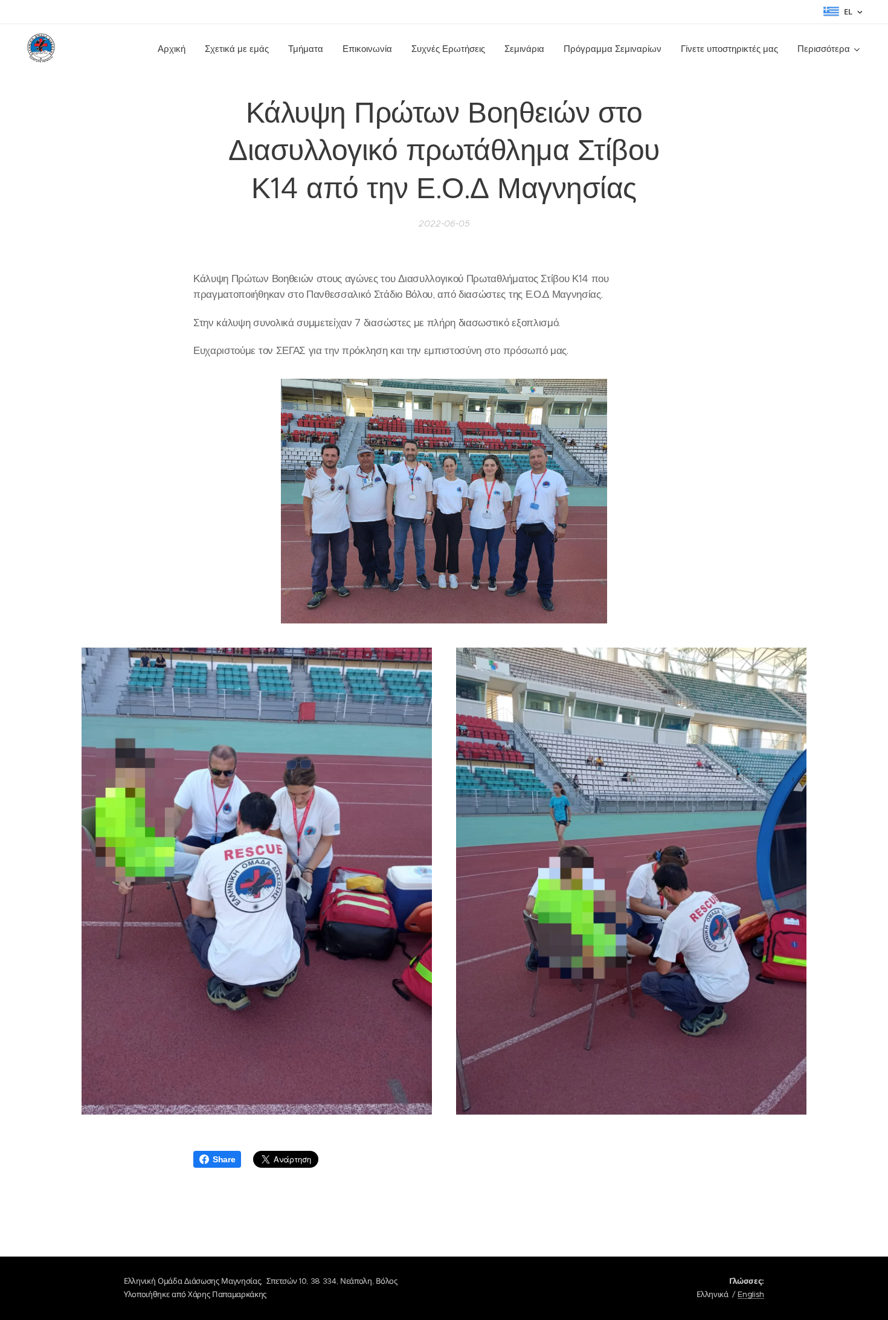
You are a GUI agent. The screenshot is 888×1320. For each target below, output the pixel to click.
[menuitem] (175, 49)
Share (224, 1159)
